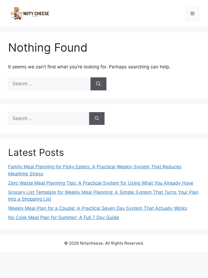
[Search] (98, 83)
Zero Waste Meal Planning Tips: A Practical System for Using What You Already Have (100, 183)
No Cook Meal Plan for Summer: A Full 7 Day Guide (63, 217)
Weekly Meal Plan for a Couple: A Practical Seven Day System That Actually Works (97, 208)
